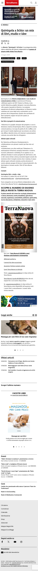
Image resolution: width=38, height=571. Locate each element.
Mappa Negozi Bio (7, 526)
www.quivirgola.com (7, 178)
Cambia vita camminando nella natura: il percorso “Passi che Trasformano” (18, 487)
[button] (2, 2)
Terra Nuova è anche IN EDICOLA (14, 278)
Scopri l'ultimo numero (11, 385)
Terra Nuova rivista (7, 61)
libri (18, 58)
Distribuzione (5, 516)
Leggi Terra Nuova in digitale (13, 269)
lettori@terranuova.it (14, 564)
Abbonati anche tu (10, 259)
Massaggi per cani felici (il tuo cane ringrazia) (18, 337)
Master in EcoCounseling (8, 491)
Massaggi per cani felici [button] (18, 436)
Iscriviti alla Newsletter (11, 552)
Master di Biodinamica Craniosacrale (11, 495)
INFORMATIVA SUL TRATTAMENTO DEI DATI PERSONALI (14, 566)
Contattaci (5, 509)
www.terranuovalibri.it (15, 273)
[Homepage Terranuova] (12, 2)
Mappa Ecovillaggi (7, 530)
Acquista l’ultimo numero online (14, 266)
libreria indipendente (8, 58)
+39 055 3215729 (16, 563)
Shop (3, 519)
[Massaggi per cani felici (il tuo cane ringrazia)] (19, 327)
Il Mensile (4, 25)
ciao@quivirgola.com (22, 178)
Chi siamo (4, 505)
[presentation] (33, 315)
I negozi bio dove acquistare (13, 262)
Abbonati (4, 523)
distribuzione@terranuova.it (28, 184)
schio (24, 58)
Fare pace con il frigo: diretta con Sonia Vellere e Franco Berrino (17, 362)
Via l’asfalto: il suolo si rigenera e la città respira (18, 371)
